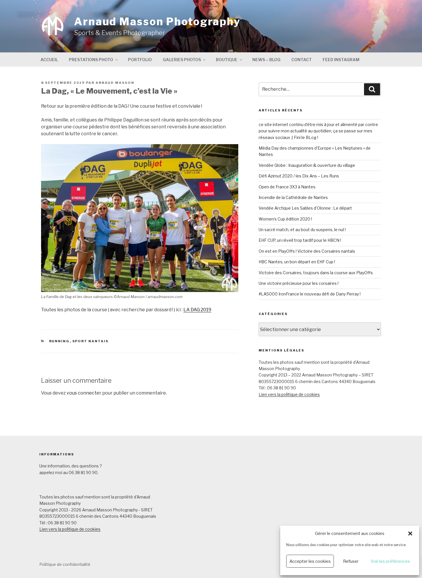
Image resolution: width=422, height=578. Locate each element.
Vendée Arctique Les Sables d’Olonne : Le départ (305, 208)
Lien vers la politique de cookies (289, 394)
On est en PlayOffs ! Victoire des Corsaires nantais (307, 251)
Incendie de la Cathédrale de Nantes (293, 197)
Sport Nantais (90, 341)
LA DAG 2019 (197, 309)
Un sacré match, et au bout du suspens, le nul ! (302, 229)
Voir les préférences (390, 561)
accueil (49, 59)
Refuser (351, 561)
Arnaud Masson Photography (157, 21)
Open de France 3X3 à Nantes (287, 186)
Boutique (226, 59)
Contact (301, 59)
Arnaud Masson (115, 83)
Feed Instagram (341, 59)
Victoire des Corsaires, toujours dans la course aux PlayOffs (316, 272)
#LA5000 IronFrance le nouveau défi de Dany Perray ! (310, 293)
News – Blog (266, 59)
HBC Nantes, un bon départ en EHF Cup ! (297, 261)
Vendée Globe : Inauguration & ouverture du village (307, 165)
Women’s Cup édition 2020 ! (285, 218)
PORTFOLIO (140, 59)
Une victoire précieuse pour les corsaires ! (298, 283)
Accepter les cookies (310, 561)
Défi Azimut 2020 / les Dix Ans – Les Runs (299, 175)
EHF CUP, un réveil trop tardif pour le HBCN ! (300, 240)
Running (59, 341)
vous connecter (84, 393)
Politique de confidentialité (64, 564)
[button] (410, 533)
